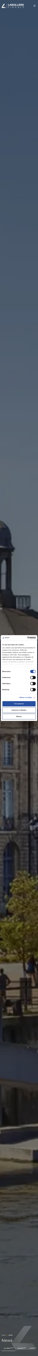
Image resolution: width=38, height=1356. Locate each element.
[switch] (33, 677)
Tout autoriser (19, 704)
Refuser (19, 716)
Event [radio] (33, 1348)
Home (3, 1335)
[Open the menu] (34, 6)
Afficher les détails (25, 697)
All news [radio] (8, 1348)
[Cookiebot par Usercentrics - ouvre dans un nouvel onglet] (27, 638)
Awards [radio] (21, 1348)
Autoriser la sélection (19, 710)
